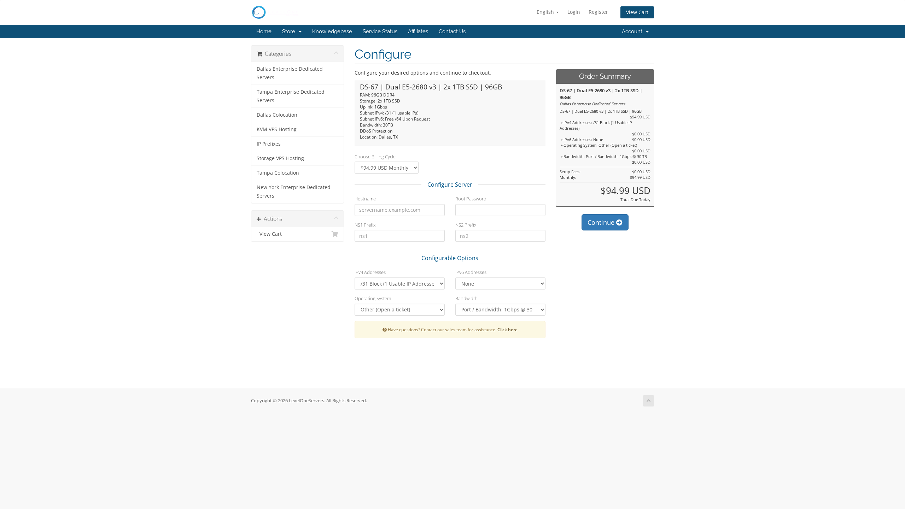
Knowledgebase (332, 31)
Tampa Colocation (278, 173)
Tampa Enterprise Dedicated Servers (291, 96)
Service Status (380, 31)
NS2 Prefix (465, 225)
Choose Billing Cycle (375, 156)
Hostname (365, 198)
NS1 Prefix (365, 225)
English (546, 11)
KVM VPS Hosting (277, 129)
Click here (507, 329)
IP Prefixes (269, 144)
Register (598, 11)
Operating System (373, 298)
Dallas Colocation (277, 115)
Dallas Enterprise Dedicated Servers (290, 73)
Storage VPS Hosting (280, 158)
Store (290, 31)
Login (573, 11)
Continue (602, 222)
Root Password (470, 198)
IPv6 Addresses (470, 272)
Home (264, 31)
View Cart (637, 12)
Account (633, 31)
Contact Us (452, 31)
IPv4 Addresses (370, 272)
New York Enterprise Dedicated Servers (294, 191)
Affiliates (418, 31)
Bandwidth (466, 298)
